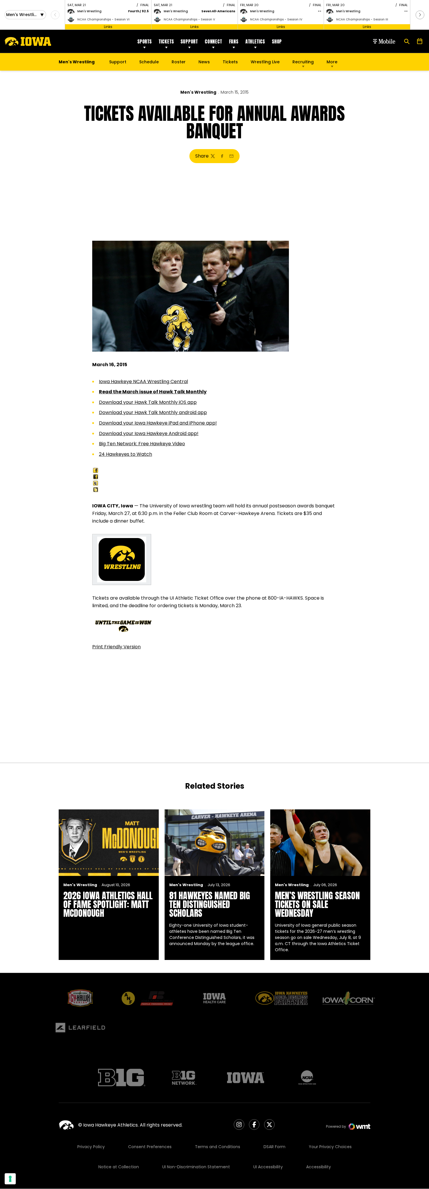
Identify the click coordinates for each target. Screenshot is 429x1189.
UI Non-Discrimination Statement (196, 1167)
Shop (277, 41)
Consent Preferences (150, 1147)
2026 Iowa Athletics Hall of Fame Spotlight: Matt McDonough (108, 904)
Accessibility (318, 1167)
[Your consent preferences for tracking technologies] (10, 1178)
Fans (233, 41)
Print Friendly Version (116, 646)
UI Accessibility (268, 1167)
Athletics (255, 41)
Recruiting (303, 62)
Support (189, 41)
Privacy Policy (91, 1147)
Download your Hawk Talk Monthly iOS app (148, 402)
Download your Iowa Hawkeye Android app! (148, 433)
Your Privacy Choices (330, 1147)
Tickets (166, 41)
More (332, 62)
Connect (213, 41)
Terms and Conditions (217, 1147)
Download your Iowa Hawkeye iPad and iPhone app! (158, 423)
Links (108, 26)
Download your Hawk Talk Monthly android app (153, 412)
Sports (144, 41)
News (204, 62)
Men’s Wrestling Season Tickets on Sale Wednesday (317, 904)
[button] (420, 15)
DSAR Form (274, 1147)
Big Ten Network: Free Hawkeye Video (142, 443)
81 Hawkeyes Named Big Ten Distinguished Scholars (209, 904)
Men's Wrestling (198, 92)
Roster (179, 62)
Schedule (149, 62)
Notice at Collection (118, 1167)
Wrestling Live (265, 63)
